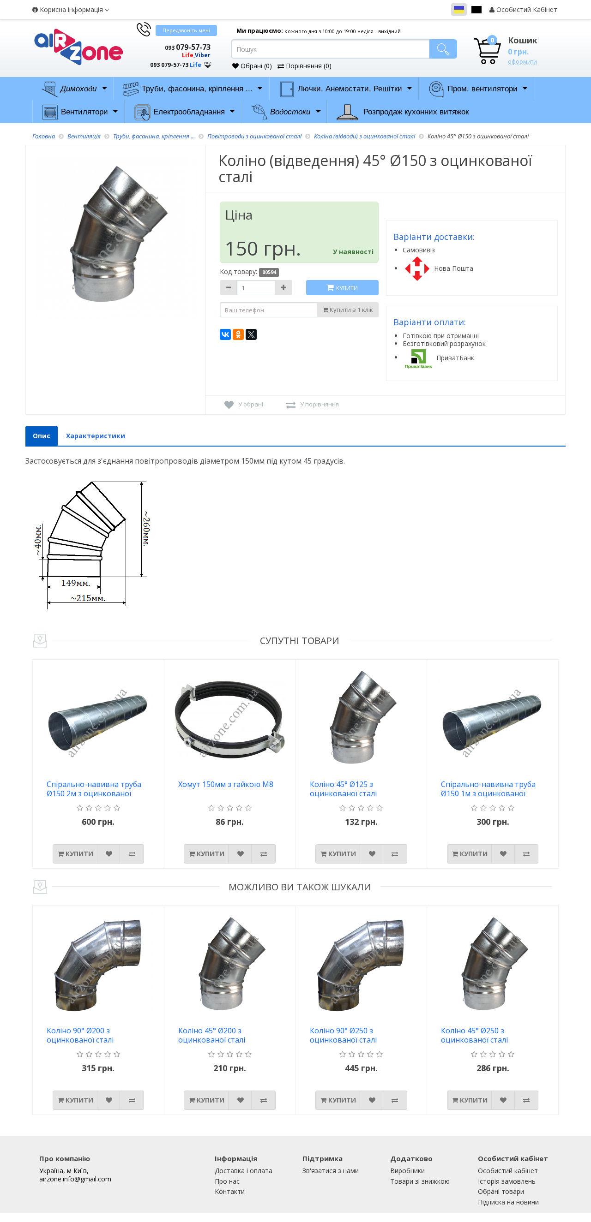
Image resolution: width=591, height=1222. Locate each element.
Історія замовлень (507, 1181)
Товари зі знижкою (420, 1181)
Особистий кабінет (508, 1170)
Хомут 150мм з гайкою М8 (225, 784)
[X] (251, 334)
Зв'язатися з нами (330, 1170)
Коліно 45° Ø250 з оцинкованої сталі (474, 1035)
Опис (41, 435)
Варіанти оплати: (429, 322)
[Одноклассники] (238, 334)
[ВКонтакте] (225, 334)
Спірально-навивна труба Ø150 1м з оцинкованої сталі (488, 789)
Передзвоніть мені (186, 30)
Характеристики (95, 435)
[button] (173, 56)
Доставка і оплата (243, 1170)
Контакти (230, 1191)
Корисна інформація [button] (71, 9)
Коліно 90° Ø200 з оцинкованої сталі (80, 1035)
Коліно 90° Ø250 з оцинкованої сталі (343, 1035)
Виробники (407, 1170)
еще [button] (207, 63)
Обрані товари (501, 1191)
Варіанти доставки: (434, 236)
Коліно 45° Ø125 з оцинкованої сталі (343, 789)
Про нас (227, 1181)
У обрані (250, 404)
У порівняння (319, 404)
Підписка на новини (508, 1202)
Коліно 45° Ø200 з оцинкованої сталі (211, 1035)
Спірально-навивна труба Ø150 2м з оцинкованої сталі (94, 789)
